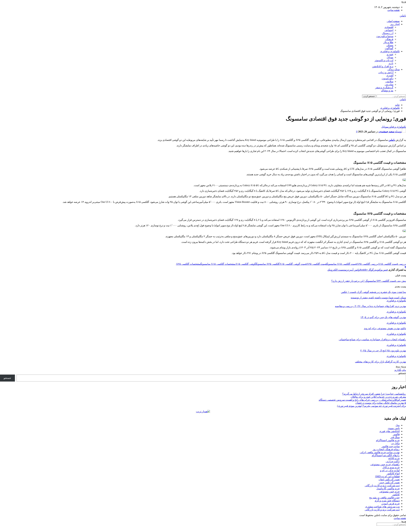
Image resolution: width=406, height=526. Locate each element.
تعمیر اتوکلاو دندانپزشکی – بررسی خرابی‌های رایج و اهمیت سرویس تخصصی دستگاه (362, 400)
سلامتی (389, 81)
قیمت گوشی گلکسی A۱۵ (293, 264)
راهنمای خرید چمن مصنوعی (385, 464)
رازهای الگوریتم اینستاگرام (386, 455)
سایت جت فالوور (391, 446)
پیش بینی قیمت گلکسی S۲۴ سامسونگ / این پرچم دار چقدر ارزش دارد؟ (368, 281)
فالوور (396, 434)
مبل (398, 425)
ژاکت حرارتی (393, 461)
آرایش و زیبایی (385, 72)
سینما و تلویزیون (384, 36)
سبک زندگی (393, 69)
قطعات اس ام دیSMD (387, 476)
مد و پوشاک (387, 90)
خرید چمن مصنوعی (389, 491)
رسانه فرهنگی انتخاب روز (386, 449)
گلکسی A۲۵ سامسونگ (268, 264)
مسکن (389, 45)
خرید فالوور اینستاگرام (388, 440)
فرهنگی (389, 39)
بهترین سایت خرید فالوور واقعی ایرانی (380, 452)
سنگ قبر (395, 437)
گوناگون (389, 48)
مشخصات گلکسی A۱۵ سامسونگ (217, 264)
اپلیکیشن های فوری (389, 431)
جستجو (402, 373)
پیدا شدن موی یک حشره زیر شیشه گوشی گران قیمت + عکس (373, 292)
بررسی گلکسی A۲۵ (367, 264)
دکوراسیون (387, 78)
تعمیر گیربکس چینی (389, 482)
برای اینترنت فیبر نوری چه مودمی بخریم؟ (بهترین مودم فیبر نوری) (371, 406)
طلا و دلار (388, 42)
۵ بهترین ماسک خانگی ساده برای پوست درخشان (380, 403)
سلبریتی (389, 84)
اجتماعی (388, 30)
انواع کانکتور (393, 473)
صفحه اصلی (393, 21)
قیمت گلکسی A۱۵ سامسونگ (342, 264)
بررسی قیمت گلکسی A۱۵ (392, 264)
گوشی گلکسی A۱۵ (245, 264)
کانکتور (396, 494)
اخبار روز (395, 24)
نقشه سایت (393, 10)
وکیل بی (395, 443)
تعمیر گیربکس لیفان (389, 479)
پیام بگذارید (400, 370)
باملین (403, 15)
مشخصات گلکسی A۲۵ (188, 264)
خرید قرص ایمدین (390, 503)
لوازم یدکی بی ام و (390, 470)
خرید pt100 (394, 458)
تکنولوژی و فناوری (390, 51)
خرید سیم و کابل (391, 467)
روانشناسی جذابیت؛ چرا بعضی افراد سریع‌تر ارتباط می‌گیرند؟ (374, 393)
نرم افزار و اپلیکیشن (382, 66)
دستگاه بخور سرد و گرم (387, 500)
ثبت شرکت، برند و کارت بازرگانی (382, 485)
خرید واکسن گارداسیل (388, 488)
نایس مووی (394, 428)
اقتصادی (388, 27)
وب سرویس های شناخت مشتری (382, 506)
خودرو (390, 54)
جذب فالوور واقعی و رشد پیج (384, 497)
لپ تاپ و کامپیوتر (384, 60)
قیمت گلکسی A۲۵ (317, 264)
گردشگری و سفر (384, 87)
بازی (391, 63)
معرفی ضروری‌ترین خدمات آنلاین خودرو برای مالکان (378, 396)
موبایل (390, 57)
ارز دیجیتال (387, 33)
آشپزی (389, 75)
